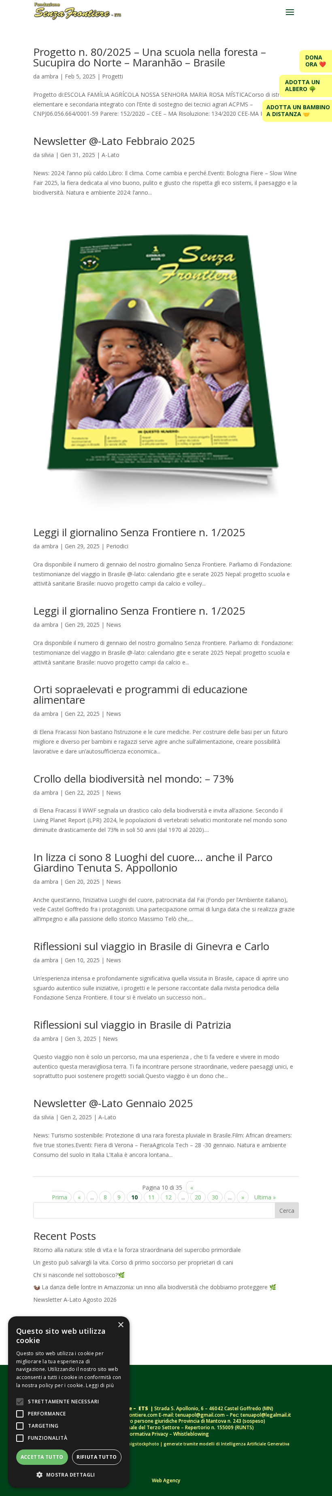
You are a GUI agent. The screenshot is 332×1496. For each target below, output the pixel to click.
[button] (68, 1475)
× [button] (120, 1325)
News (113, 624)
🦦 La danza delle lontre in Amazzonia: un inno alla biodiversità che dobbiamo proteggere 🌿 (154, 1287)
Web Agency (166, 1480)
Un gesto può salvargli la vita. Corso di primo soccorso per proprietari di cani (133, 1262)
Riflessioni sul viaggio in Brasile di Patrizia (132, 1024)
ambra (49, 76)
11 (151, 1197)
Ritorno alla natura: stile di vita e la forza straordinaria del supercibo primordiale (137, 1250)
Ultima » (265, 1197)
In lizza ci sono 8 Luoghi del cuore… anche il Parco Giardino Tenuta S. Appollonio (152, 862)
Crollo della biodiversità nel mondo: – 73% (133, 778)
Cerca (286, 1210)
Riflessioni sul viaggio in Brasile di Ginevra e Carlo (151, 946)
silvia (47, 155)
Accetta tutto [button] (42, 1457)
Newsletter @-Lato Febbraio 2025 (114, 141)
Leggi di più (100, 1385)
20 (198, 1197)
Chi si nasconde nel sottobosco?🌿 (79, 1275)
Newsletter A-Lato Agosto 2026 (75, 1299)
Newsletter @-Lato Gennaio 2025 (113, 1103)
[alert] (69, 1402)
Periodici (117, 546)
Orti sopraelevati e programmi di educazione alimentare (140, 694)
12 (168, 1197)
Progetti (112, 76)
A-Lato (110, 155)
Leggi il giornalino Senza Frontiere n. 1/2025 (139, 532)
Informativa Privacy (146, 1433)
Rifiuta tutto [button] (97, 1457)
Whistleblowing (191, 1433)
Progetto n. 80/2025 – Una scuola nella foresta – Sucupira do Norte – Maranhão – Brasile (149, 57)
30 (215, 1197)
